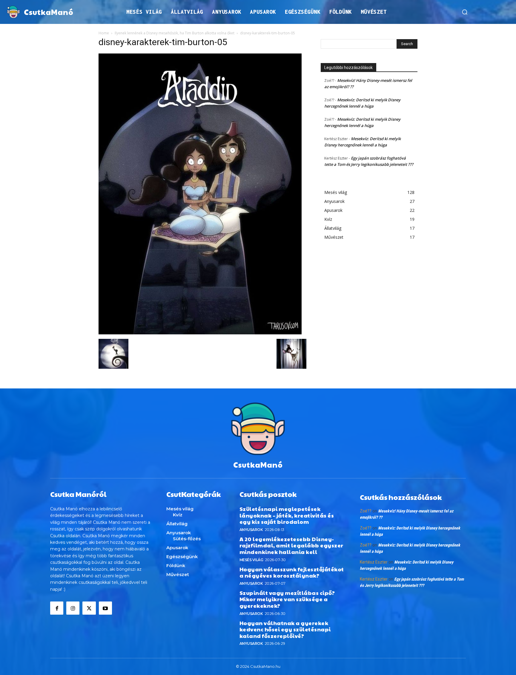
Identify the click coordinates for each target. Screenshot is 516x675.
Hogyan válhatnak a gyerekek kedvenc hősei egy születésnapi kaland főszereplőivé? (285, 629)
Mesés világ (251, 560)
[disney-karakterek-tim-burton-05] (200, 332)
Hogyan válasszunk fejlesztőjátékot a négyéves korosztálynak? (291, 572)
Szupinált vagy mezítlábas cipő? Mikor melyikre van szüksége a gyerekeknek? (287, 599)
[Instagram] (72, 608)
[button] (465, 12)
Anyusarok (251, 529)
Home (104, 33)
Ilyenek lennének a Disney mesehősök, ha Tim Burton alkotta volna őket (174, 33)
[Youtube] (105, 608)
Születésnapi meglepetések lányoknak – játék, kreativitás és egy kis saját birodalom (286, 515)
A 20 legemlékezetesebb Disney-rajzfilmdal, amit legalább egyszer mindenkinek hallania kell (291, 545)
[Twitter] (89, 608)
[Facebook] (56, 608)
